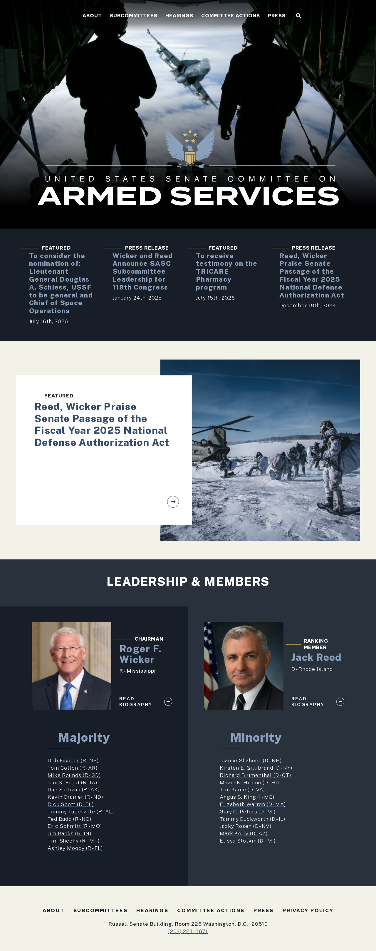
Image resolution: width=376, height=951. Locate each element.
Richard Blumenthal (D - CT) (255, 775)
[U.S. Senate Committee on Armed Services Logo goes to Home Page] (77, 16)
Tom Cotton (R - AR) (73, 768)
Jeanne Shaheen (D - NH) (251, 760)
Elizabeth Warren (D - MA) (253, 804)
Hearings (179, 16)
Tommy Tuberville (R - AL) (81, 811)
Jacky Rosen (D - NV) (245, 826)
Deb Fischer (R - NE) (73, 760)
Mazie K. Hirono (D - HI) (249, 782)
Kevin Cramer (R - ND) (75, 797)
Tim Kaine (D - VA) (242, 789)
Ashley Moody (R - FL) (75, 848)
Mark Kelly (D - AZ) (244, 833)
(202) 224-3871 (188, 931)
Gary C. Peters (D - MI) (248, 811)
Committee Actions (230, 16)
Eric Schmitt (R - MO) (75, 826)
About (92, 16)
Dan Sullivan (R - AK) (74, 789)
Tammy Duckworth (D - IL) (252, 819)
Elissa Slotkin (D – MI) (248, 841)
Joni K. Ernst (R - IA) (72, 782)
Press (277, 16)
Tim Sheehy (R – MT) (74, 841)
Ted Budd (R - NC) (69, 819)
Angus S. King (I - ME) (247, 797)
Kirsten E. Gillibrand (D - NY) (256, 768)
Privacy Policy (308, 910)
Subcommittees (133, 16)
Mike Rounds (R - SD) (74, 775)
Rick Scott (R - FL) (71, 804)
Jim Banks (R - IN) (69, 833)
